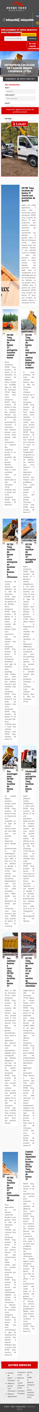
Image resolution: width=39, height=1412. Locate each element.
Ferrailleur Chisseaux (20, 1392)
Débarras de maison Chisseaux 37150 (20, 1383)
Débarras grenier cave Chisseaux (11, 1387)
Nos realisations (28, 35)
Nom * (7, 88)
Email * (8, 103)
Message (8, 119)
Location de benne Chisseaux (11, 1376)
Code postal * (10, 95)
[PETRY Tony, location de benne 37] (16, 6)
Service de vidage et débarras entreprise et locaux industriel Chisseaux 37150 (30, 1384)
